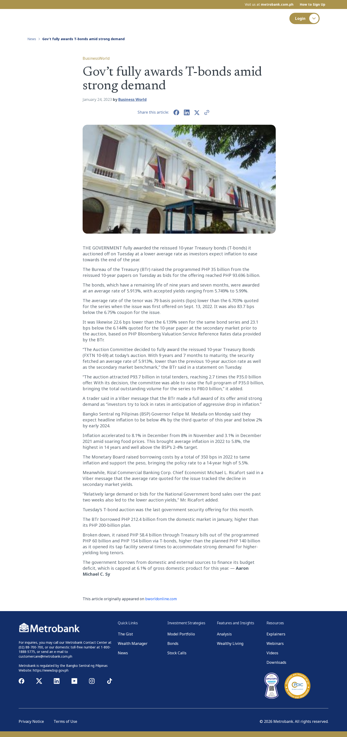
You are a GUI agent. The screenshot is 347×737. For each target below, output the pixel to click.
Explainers (276, 634)
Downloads (276, 662)
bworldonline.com (161, 598)
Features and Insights (162, 18)
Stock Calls (176, 653)
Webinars (275, 643)
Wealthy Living (230, 643)
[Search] (280, 18)
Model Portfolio (181, 634)
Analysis (224, 634)
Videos (272, 653)
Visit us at (269, 4)
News (197, 18)
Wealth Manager (133, 643)
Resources (222, 18)
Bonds (172, 643)
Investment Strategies (113, 18)
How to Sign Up (312, 4)
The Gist (80, 18)
